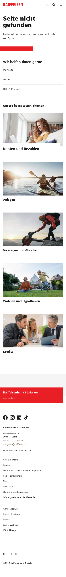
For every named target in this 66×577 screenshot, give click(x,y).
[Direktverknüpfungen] (48, 4)
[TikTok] (26, 417)
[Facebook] (5, 417)
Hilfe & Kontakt (11, 89)
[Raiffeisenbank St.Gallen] (13, 4)
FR (11, 554)
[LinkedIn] (19, 417)
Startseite (8, 69)
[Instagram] (12, 417)
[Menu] (61, 4)
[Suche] (54, 4)
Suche (6, 79)
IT (16, 554)
